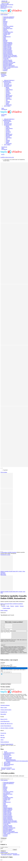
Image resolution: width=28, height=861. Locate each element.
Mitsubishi (5, 21)
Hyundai (5, 23)
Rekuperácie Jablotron (7, 61)
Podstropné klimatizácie (8, 54)
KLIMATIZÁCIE (7, 36)
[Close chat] (11, 665)
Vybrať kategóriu (4, 14)
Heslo (2, 848)
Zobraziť (14, 849)
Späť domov (3, 573)
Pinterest (12, 606)
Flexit (4, 20)
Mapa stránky (3, 714)
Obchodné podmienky (5, 705)
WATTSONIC (9, 104)
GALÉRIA (5, 69)
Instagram (8, 769)
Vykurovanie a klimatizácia (8, 16)
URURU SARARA (7, 47)
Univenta (5, 25)
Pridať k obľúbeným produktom (16, 603)
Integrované (5, 30)
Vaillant (4, 35)
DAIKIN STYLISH (7, 48)
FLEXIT (7, 90)
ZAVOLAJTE (11, 157)
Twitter (7, 606)
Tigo (7, 100)
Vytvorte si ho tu (13, 853)
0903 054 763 (10, 723)
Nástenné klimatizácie (7, 42)
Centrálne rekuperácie (7, 60)
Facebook (3, 606)
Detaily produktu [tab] (6, 608)
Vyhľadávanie (3, 72)
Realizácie (5, 70)
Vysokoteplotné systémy (8, 32)
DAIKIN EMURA (7, 46)
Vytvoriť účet (3, 733)
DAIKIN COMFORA (7, 43)
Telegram (22, 606)
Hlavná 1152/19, (4, 719)
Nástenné (5, 29)
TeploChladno (9, 99)
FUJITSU (8, 92)
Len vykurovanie (6, 27)
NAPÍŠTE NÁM (4, 157)
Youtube (13, 769)
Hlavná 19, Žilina (5, 3)
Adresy (2, 739)
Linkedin (17, 606)
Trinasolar (8, 101)
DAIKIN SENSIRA (7, 49)
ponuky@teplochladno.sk (6, 725)
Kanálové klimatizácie (7, 53)
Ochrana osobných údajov (6, 709)
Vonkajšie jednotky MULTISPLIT (10, 56)
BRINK (7, 87)
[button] (4, 5)
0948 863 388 (4, 1)
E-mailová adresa (4, 847)
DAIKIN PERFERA (7, 44)
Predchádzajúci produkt (5, 554)
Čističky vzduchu (6, 68)
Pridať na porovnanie (5, 603)
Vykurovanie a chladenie (8, 26)
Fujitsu (4, 39)
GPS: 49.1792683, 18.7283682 (7, 728)
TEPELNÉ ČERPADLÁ (8, 18)
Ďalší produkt (3, 574)
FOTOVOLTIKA (7, 57)
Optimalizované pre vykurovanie (10, 55)
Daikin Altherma (9, 89)
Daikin (4, 19)
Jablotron (8, 94)
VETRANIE (5, 58)
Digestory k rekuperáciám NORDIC (10, 67)
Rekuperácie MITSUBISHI (9, 65)
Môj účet (2, 735)
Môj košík (3, 737)
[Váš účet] (1, 78)
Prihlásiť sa (3, 851)
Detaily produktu (4, 610)
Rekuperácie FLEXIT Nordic (9, 62)
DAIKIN (8, 88)
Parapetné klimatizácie (7, 50)
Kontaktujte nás (4, 711)
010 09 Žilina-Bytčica (5, 721)
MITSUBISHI (9, 96)
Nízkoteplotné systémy (8, 28)
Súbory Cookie (4, 707)
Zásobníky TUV (6, 34)
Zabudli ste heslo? (4, 852)
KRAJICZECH (9, 95)
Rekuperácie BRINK (7, 64)
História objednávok (5, 741)
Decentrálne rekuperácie (8, 63)
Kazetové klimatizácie (7, 51)
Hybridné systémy (7, 33)
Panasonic (5, 22)
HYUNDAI (8, 93)
